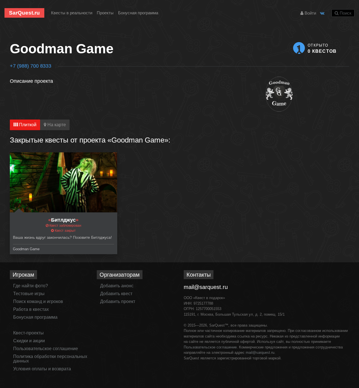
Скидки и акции (29, 340)
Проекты (105, 12)
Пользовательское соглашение (45, 348)
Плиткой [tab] (27, 124)
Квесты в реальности (71, 12)
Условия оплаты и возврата (42, 368)
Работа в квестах (31, 309)
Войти (309, 13)
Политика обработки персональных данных (50, 358)
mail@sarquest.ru (206, 287)
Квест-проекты (28, 332)
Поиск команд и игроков (38, 301)
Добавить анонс (117, 285)
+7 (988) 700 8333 (30, 66)
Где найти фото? (30, 285)
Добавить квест (116, 293)
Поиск (345, 13)
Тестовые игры (29, 293)
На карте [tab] (56, 124)
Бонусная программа (138, 12)
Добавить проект (117, 301)
